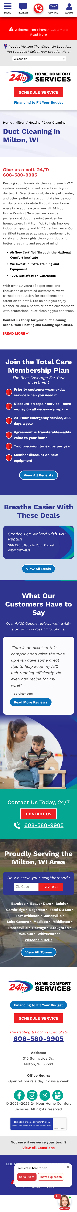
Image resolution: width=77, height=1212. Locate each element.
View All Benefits (39, 475)
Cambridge (15, 910)
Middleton (61, 922)
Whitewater (48, 934)
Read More (38, 34)
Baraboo (18, 904)
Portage (39, 928)
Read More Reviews (31, 702)
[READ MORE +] (16, 333)
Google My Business (57, 1095)
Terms (63, 1128)
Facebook (19, 1095)
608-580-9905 (38, 8)
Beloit (60, 904)
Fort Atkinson (27, 916)
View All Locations (38, 1148)
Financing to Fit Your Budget (38, 102)
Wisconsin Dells (39, 940)
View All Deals (38, 569)
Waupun (26, 934)
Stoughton (59, 928)
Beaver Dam (40, 904)
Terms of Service (41, 1125)
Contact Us (38, 814)
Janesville (53, 916)
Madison (40, 922)
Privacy (56, 1128)
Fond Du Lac (60, 910)
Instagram (32, 1095)
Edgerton (37, 910)
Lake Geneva (18, 922)
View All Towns (38, 952)
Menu (7, 12)
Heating (34, 122)
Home (7, 122)
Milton (20, 122)
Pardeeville (18, 928)
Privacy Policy (27, 1125)
